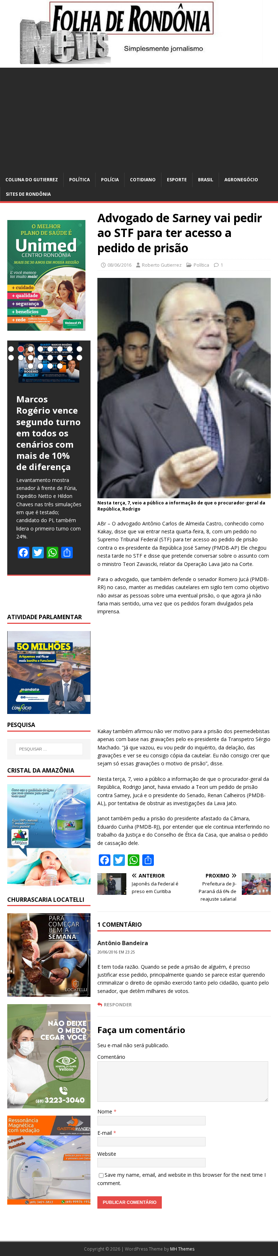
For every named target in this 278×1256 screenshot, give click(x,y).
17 (31, 366)
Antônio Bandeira (122, 943)
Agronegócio (241, 180)
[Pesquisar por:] (49, 749)
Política (79, 180)
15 (70, 358)
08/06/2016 (119, 265)
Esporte (177, 180)
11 (31, 358)
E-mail (105, 1132)
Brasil (205, 180)
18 (40, 366)
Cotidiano (143, 180)
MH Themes (182, 1249)
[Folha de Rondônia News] (139, 59)
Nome (105, 1111)
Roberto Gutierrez (162, 265)
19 (50, 366)
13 (50, 358)
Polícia (110, 180)
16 (79, 358)
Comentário (111, 1056)
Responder (118, 1004)
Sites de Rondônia (28, 194)
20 (60, 366)
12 (40, 358)
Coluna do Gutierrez (31, 180)
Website (106, 1153)
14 (60, 358)
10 (21, 358)
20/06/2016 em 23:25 (116, 952)
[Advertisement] (139, 118)
